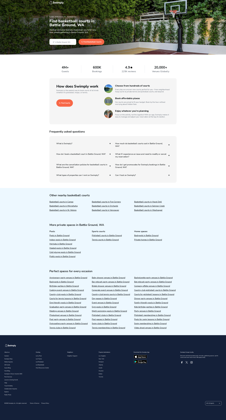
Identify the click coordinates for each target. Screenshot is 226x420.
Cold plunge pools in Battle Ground (65, 252)
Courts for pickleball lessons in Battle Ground (154, 294)
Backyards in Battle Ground (146, 235)
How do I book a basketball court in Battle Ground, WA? (81, 154)
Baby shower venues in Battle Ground (108, 277)
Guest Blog (7, 368)
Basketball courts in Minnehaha (63, 206)
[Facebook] (181, 362)
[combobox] (62, 42)
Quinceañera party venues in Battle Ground (68, 323)
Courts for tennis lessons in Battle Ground (67, 298)
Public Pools (7, 395)
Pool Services (8, 377)
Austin (100, 368)
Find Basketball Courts (92, 42)
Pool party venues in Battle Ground (65, 319)
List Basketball (40, 365)
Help (5, 383)
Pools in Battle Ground (59, 235)
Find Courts (65, 103)
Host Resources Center (42, 368)
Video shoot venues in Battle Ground (150, 327)
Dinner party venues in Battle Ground (150, 298)
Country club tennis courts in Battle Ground (111, 294)
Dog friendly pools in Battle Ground (65, 302)
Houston (101, 371)
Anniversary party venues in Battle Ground (68, 277)
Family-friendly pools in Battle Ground (151, 302)
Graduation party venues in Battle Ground (67, 307)
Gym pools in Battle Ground (104, 307)
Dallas (100, 374)
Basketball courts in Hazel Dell (148, 201)
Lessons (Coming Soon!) (11, 380)
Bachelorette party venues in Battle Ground (153, 277)
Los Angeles (102, 356)
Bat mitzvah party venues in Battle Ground (153, 281)
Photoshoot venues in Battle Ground (65, 315)
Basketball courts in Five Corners (106, 201)
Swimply (51, 16)
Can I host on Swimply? (125, 175)
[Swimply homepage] (113, 2)
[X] (186, 362)
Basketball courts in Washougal (148, 210)
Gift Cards (7, 365)
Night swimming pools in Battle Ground (109, 311)
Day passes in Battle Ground (104, 298)
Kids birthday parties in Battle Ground (151, 307)
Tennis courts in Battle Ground (105, 239)
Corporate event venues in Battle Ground (110, 290)
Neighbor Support (72, 356)
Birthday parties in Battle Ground (64, 286)
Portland (101, 362)
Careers (6, 356)
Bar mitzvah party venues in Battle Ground (110, 281)
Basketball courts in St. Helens (62, 210)
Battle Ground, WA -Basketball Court (65, 16)
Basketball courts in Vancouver (105, 210)
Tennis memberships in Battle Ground (108, 327)
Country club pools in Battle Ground (65, 294)
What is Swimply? (64, 143)
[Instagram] (191, 362)
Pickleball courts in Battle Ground (107, 235)
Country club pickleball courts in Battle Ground (155, 290)
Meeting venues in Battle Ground (64, 311)
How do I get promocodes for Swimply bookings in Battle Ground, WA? (140, 166)
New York (101, 359)
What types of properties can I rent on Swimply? (77, 175)
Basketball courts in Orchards (105, 206)
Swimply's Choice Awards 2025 (13, 374)
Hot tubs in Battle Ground (60, 244)
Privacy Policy (45, 403)
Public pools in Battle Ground (62, 256)
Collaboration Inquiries (10, 389)
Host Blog (7, 371)
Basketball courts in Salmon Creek (149, 206)
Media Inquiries (8, 362)
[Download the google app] (140, 361)
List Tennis (39, 359)
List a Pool (39, 356)
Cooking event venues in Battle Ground (66, 290)
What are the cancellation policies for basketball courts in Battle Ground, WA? (81, 166)
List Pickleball (40, 362)
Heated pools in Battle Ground (62, 248)
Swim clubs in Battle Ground (104, 323)
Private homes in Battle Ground (148, 239)
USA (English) (210, 403)
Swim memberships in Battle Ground (150, 323)
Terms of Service (34, 403)
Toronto (101, 377)
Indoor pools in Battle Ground (62, 239)
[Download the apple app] (140, 356)
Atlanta (101, 365)
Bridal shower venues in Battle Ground (109, 286)
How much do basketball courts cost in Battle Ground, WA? (139, 145)
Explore (6, 392)
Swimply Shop (8, 359)
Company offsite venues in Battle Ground (152, 286)
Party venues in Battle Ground (147, 311)
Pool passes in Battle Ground (104, 319)
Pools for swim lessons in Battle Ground (151, 319)
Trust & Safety (8, 386)
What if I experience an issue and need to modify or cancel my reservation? (140, 155)
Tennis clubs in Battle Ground (62, 327)
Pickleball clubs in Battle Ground (106, 315)
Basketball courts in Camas (61, 201)
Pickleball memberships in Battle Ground (152, 315)
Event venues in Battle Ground (105, 302)
